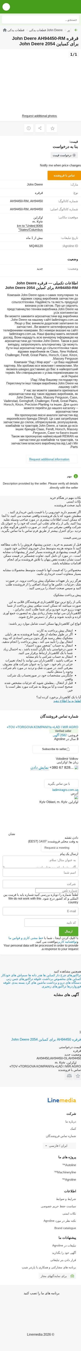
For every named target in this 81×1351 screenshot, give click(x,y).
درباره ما (70, 1121)
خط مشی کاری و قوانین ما (26, 938)
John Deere (35, 184)
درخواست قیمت (62, 155)
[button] (6, 7)
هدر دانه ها (34, 975)
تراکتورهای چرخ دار (68, 975)
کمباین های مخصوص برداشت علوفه (57, 979)
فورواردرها (73, 986)
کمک (73, 1128)
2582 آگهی (60, 735)
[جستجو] (6, 19)
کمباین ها (48, 975)
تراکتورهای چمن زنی (19, 979)
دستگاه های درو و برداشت (63, 982)
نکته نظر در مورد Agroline (60, 1220)
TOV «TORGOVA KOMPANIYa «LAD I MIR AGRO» (42, 727)
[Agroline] (4, 30)
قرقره (39, 192)
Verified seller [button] (63, 731)
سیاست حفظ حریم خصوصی (58, 1206)
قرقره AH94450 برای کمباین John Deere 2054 (46, 1039)
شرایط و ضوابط (66, 1199)
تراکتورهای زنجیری (54, 986)
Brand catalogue (65, 1228)
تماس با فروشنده (64, 175)
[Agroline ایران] (54, 7)
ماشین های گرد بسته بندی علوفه (24, 982)
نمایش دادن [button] (40, 767)
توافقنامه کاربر (67, 941)
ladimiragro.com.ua (65, 790)
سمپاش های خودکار (14, 975)
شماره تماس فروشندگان (61, 1136)
